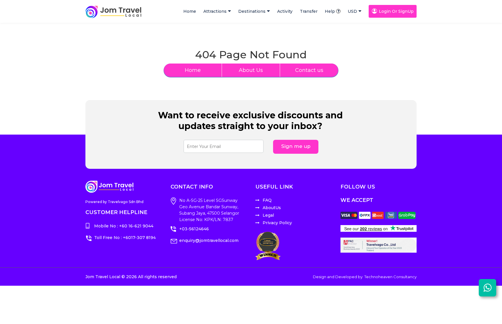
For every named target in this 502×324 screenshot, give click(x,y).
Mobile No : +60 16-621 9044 (123, 226)
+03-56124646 (194, 228)
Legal (268, 215)
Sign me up (296, 146)
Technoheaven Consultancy (390, 276)
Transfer (309, 11)
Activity (285, 11)
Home (189, 11)
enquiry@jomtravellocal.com (209, 240)
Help (330, 11)
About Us (251, 70)
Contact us (309, 70)
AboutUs (272, 207)
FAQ (267, 200)
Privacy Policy (277, 222)
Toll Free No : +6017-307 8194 (125, 237)
